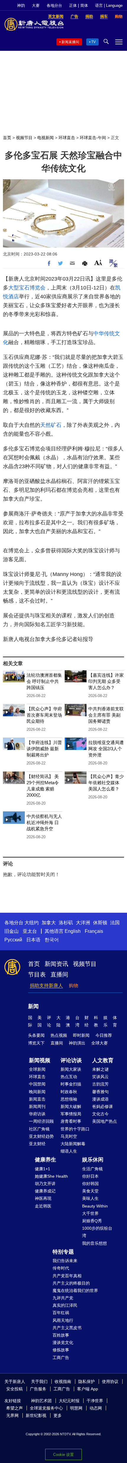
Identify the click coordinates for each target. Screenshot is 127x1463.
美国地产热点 (104, 1121)
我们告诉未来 (65, 1260)
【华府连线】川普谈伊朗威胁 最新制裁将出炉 (44, 748)
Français (94, 931)
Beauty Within (95, 1206)
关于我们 (39, 1381)
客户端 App (87, 1388)
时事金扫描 (71, 1084)
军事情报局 (71, 1114)
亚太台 (30, 931)
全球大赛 (99, 1043)
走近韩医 (43, 1206)
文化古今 (100, 1114)
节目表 (37, 974)
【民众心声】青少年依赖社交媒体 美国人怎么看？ (106, 782)
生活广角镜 (92, 1168)
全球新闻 (37, 1069)
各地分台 (54, 5)
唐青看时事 (71, 1121)
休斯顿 (100, 922)
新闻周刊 (37, 1106)
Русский (13, 939)
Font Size (98, 262)
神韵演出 (77, 1043)
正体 (73, 5)
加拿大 (49, 922)
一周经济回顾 (41, 1121)
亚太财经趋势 (41, 1136)
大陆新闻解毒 (73, 1143)
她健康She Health (51, 1176)
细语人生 (69, 1151)
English (73, 931)
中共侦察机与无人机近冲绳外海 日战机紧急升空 (44, 822)
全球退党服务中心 (46, 1408)
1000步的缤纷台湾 (97, 1232)
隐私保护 (86, 1381)
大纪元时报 (69, 1400)
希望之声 (14, 1408)
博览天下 (36, 1043)
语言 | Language (109, 5)
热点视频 (59, 1035)
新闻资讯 (56, 964)
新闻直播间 (70, 42)
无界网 (12, 1415)
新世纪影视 (36, 1415)
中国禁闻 (37, 1084)
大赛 (36, 5)
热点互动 (69, 1076)
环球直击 (66, 137)
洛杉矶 (66, 922)
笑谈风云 (100, 1076)
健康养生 (45, 1160)
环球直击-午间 (93, 137)
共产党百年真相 (67, 1275)
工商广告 (61, 1357)
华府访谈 (37, 1114)
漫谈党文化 (63, 1342)
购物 (73, 985)
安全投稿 (14, 1388)
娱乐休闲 (92, 1160)
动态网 (95, 1408)
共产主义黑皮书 (67, 1327)
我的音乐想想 (94, 1243)
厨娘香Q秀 (92, 1220)
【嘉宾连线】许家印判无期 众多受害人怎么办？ (106, 681)
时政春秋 (69, 1091)
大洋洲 (83, 922)
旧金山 (11, 931)
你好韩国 (90, 1183)
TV (93, 42)
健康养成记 (45, 1191)
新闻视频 (39, 1060)
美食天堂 (90, 1191)
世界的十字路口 (75, 1129)
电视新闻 (45, 137)
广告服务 (38, 1388)
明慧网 (76, 1408)
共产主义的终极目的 (71, 1283)
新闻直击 (37, 1099)
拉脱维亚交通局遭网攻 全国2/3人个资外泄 (106, 748)
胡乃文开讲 (45, 1183)
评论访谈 (71, 1060)
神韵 (21, 5)
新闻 (33, 1006)
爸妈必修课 (102, 1106)
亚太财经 (37, 1143)
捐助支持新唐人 (46, 985)
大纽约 (32, 922)
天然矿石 (50, 425)
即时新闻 (81, 1035)
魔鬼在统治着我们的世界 (75, 1290)
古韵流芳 (100, 1084)
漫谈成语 (100, 1099)
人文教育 (102, 1060)
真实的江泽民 (65, 1305)
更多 (57, 1415)
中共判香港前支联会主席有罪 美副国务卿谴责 (106, 715)
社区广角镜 (39, 1129)
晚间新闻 (37, 1091)
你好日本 (90, 1176)
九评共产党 (63, 1298)
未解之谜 (100, 1069)
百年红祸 (61, 1312)
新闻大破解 (71, 1106)
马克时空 (69, 1136)
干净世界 (95, 1400)
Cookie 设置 (63, 1454)
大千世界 (90, 1213)
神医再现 (43, 1198)
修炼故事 (61, 1350)
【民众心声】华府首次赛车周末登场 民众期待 (44, 715)
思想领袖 (69, 1099)
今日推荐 (103, 1035)
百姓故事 (61, 1335)
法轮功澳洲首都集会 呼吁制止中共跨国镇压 (44, 681)
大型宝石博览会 (26, 288)
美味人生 (90, 1198)
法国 (115, 922)
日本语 (33, 939)
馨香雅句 (100, 1091)
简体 (84, 5)
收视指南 (63, 1381)
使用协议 (110, 1381)
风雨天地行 (63, 1320)
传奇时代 (61, 1268)
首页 (7, 137)
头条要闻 (36, 1035)
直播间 (59, 974)
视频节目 (24, 137)
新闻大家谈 (71, 1069)
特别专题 (63, 1252)
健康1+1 (42, 1168)
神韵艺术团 (41, 1400)
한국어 (52, 939)
